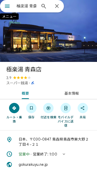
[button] (48, 154)
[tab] (24, 93)
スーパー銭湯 (17, 83)
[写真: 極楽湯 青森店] (48, 31)
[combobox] (26, 6)
